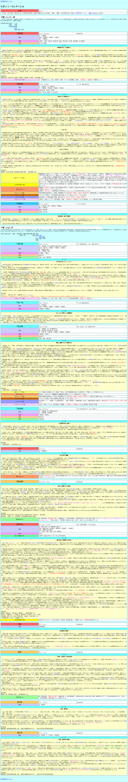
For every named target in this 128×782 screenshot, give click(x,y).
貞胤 (37, 235)
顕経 (16, 29)
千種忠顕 (11, 26)
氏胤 (40, 237)
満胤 (43, 237)
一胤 (40, 235)
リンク (31, 294)
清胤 (40, 238)
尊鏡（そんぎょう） (94, 13)
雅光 (19, 29)
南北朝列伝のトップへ (6, 1)
